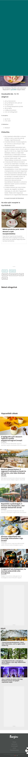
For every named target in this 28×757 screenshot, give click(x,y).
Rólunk (14, 742)
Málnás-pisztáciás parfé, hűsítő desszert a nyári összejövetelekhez (13, 231)
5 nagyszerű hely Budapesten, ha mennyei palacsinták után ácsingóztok (13, 571)
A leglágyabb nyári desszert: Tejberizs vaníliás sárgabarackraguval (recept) (11, 438)
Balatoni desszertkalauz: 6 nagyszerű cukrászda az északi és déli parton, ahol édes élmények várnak (13, 472)
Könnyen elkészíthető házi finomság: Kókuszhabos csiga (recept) (12, 538)
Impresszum (14, 744)
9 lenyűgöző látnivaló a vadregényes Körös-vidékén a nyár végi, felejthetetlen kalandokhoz (14, 662)
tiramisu (5, 278)
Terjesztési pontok (14, 750)
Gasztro (5, 271)
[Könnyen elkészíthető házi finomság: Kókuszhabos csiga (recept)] (14, 525)
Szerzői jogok (14, 746)
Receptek (12, 271)
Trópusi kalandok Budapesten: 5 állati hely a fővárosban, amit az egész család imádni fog (13, 643)
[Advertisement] (13, 350)
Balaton (3, 450)
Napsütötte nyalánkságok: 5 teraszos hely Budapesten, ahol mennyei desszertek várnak (12, 505)
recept (21, 274)
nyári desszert (13, 274)
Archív (14, 748)
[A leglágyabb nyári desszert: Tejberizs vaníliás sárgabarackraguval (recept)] (14, 425)
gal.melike (13, 89)
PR (17, 755)
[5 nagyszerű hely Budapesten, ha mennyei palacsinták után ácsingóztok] (14, 558)
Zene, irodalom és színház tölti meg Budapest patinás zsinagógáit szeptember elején (12, 680)
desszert (5, 274)
